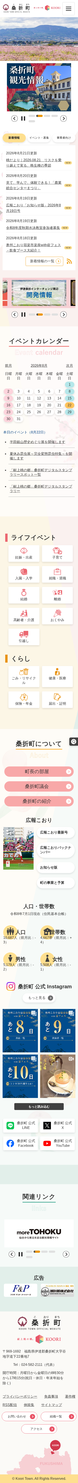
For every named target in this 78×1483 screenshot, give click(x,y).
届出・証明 (57, 703)
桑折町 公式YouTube (63, 1143)
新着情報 (14, 137)
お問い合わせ (17, 1416)
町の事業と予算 (52, 882)
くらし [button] (21, 658)
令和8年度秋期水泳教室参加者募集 (33, 228)
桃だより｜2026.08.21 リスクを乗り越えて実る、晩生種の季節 (34, 162)
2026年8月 (39, 365)
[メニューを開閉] (68, 8)
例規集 (29, 1405)
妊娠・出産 (23, 557)
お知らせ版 (48, 867)
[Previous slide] (14, 118)
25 (29, 412)
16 (8, 405)
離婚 (57, 599)
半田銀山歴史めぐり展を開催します (37, 442)
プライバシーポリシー (20, 1396)
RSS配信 (10, 1405)
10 (19, 398)
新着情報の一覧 (42, 261)
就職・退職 (57, 578)
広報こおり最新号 (54, 832)
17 (19, 405)
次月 (69, 365)
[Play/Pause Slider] (23, 118)
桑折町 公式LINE (26, 1125)
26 (39, 412)
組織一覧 (56, 1416)
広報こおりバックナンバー (55, 850)
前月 (8, 365)
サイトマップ (51, 1405)
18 (29, 405)
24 (19, 412)
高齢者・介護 (23, 620)
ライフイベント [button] (34, 537)
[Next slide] (63, 118)
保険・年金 (23, 703)
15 (70, 398)
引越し (24, 641)
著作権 (70, 1396)
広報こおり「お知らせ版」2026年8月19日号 (33, 208)
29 (70, 412)
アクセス (36, 1429)
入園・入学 (23, 578)
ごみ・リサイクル (24, 680)
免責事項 (51, 1396)
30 (8, 419)
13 (49, 398)
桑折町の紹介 (37, 801)
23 (8, 412)
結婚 (23, 599)
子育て (57, 557)
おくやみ (57, 620)
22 (70, 405)
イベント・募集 (39, 137)
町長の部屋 (37, 771)
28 (59, 412)
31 (19, 419)
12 (39, 398)
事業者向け (64, 137)
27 (49, 412)
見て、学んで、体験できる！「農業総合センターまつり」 (34, 185)
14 (59, 398)
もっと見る (37, 997)
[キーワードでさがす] (73, 741)
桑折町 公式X (63, 1125)
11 (29, 398)
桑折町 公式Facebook (26, 1143)
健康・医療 (57, 678)
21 (59, 405)
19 (39, 405)
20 (49, 405)
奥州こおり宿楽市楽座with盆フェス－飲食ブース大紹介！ (33, 247)
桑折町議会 (37, 786)
